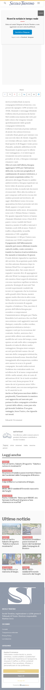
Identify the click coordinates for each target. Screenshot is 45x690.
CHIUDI (41, 13)
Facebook (24, 37)
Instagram (30, 37)
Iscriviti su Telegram (22, 32)
